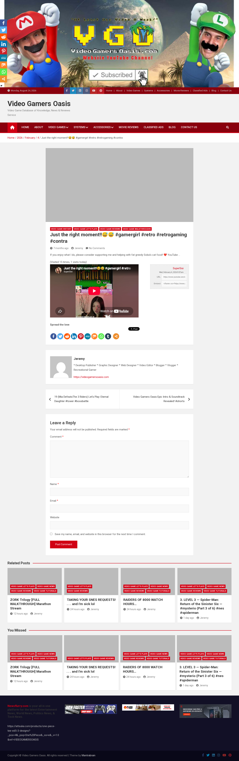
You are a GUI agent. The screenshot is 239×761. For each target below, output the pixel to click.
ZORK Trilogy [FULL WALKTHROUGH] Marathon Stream (30, 604)
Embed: (157, 283)
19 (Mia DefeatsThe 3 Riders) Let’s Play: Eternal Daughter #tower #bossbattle (81, 399)
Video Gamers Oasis (39, 104)
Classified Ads (200, 90)
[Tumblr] (108, 333)
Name (54, 484)
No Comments (97, 248)
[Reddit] (67, 333)
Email (54, 500)
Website (54, 517)
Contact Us (225, 90)
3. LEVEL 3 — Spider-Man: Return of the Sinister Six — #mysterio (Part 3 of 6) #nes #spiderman (202, 606)
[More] (116, 333)
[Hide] (1, 85)
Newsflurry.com (18, 706)
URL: (159, 277)
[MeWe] (88, 333)
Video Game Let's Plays (85, 229)
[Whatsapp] (101, 333)
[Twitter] (60, 333)
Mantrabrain (88, 755)
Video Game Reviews (110, 229)
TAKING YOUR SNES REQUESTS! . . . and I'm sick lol (91, 602)
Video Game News (46, 586)
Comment (57, 436)
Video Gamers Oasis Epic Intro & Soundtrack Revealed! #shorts (159, 399)
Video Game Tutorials (45, 591)
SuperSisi (178, 268)
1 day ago (188, 617)
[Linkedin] (74, 333)
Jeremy (79, 248)
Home (109, 90)
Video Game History (61, 229)
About (119, 90)
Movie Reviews (181, 90)
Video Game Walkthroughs (137, 229)
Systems (148, 90)
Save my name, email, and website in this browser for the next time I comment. (100, 534)
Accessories (163, 90)
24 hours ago (77, 609)
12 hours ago (20, 613)
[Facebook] (53, 333)
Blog (214, 90)
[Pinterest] (81, 333)
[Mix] (94, 333)
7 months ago (61, 248)
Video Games (133, 90)
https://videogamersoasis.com (91, 377)
